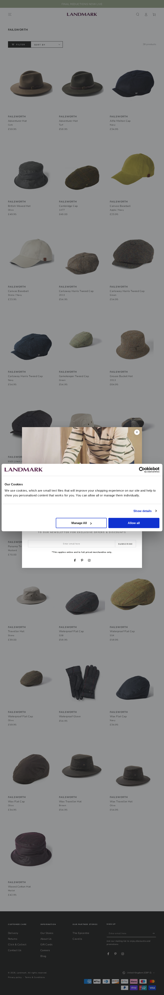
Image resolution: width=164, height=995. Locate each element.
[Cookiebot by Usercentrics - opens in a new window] (141, 470)
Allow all (134, 523)
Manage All (79, 523)
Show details (142, 511)
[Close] (136, 432)
